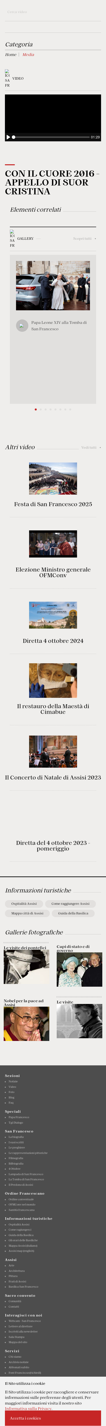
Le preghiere (17, 1147)
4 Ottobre (14, 1168)
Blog (11, 1097)
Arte (11, 1265)
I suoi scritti (16, 1142)
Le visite (65, 1002)
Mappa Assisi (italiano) (23, 1245)
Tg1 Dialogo (16, 1122)
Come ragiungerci (20, 1229)
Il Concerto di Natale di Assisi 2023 (53, 777)
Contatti (14, 1306)
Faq (11, 1102)
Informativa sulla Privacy (28, 1408)
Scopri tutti (84, 239)
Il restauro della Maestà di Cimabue (53, 709)
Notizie (13, 1081)
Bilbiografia (16, 1163)
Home (10, 54)
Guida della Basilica (73, 913)
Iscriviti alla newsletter (23, 1331)
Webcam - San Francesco (25, 1320)
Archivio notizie (19, 1362)
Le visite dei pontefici (25, 947)
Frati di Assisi (17, 1281)
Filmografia (16, 1158)
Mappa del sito (18, 1342)
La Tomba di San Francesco (26, 1179)
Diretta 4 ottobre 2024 (53, 641)
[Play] (8, 137)
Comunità (15, 1301)
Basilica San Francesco (23, 1286)
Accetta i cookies (25, 1418)
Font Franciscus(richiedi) (25, 1372)
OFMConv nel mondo (22, 1204)
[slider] (51, 137)
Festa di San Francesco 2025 (53, 504)
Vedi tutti (91, 447)
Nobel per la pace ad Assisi (24, 1003)
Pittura (13, 1276)
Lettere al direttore (21, 1326)
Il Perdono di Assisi (21, 1184)
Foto (11, 1092)
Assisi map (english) (21, 1250)
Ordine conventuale (21, 1199)
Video (12, 1086)
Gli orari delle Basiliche (23, 1240)
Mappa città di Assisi (27, 913)
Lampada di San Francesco (26, 1174)
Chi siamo (15, 1356)
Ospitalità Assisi (24, 904)
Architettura (17, 1270)
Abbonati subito (19, 1367)
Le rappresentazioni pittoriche (28, 1152)
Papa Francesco (19, 1117)
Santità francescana (22, 1209)
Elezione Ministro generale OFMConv (53, 572)
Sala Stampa (16, 1336)
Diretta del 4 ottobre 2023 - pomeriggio (53, 846)
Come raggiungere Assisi (70, 904)
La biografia (16, 1136)
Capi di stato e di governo (73, 948)
